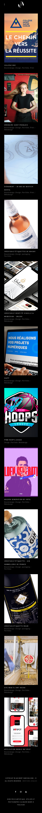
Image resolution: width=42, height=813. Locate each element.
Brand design (9, 68)
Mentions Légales (30, 781)
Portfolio (25, 68)
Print (32, 68)
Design (18, 68)
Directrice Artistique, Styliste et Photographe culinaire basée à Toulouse (21, 802)
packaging (26, 254)
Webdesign (8, 130)
